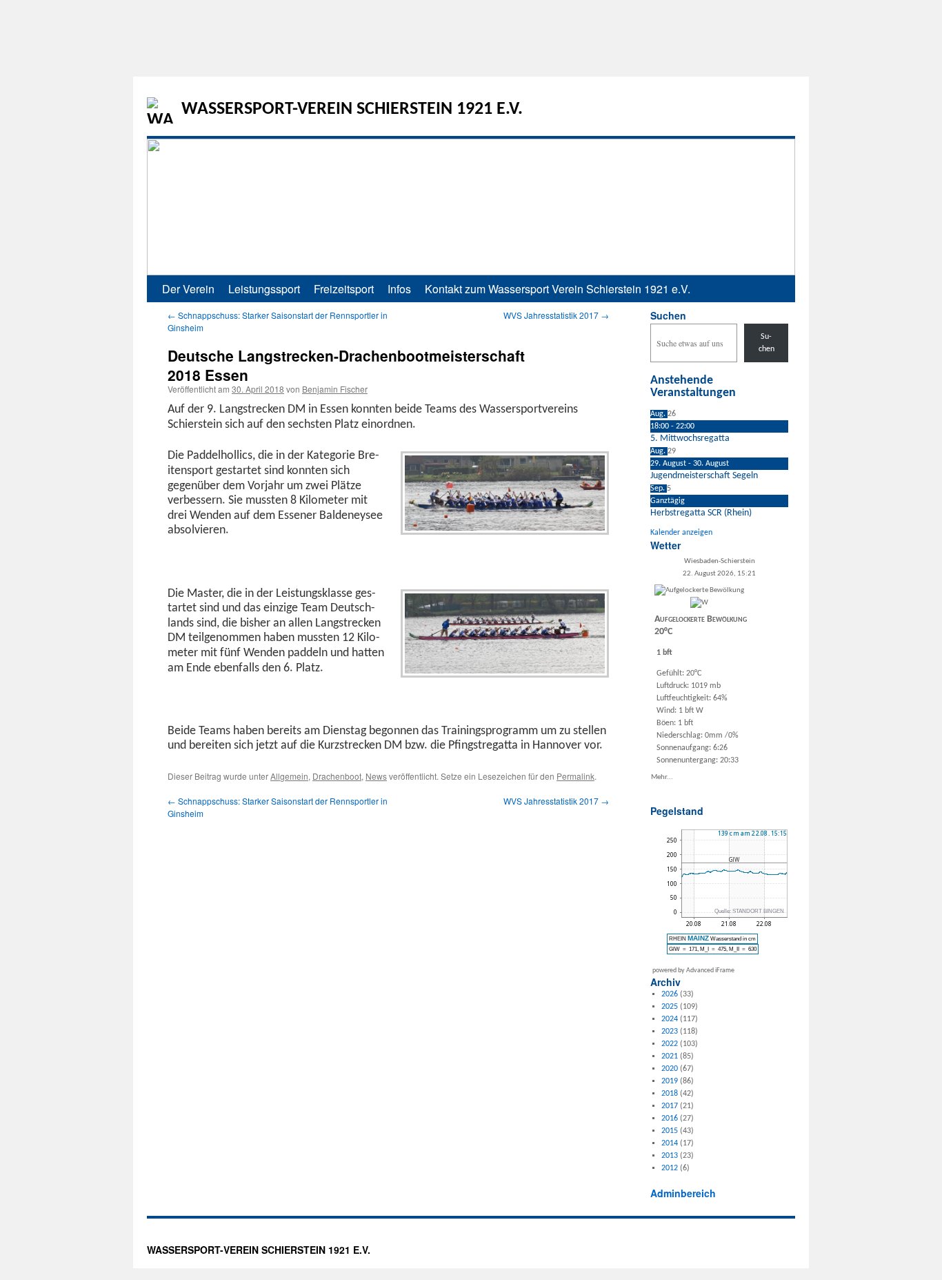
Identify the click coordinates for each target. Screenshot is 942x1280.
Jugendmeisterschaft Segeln (704, 476)
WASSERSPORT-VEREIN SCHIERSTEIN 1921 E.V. (352, 109)
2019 (669, 1081)
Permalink (575, 776)
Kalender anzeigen (681, 533)
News (376, 776)
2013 (669, 1156)
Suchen (668, 315)
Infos (399, 289)
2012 (669, 1168)
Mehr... (662, 777)
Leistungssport (264, 289)
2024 (669, 1019)
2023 (669, 1031)
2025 (669, 1007)
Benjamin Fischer (335, 389)
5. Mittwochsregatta (690, 438)
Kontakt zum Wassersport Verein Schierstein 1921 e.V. (557, 289)
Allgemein (289, 776)
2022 (669, 1044)
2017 (669, 1106)
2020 (669, 1069)
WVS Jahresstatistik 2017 (556, 315)
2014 (669, 1143)
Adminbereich (683, 1193)
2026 (669, 994)
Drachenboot (336, 776)
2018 (669, 1094)
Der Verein (188, 289)
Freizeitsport (344, 289)
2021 (669, 1056)
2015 (669, 1131)
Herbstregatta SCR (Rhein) (701, 513)
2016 (669, 1118)
